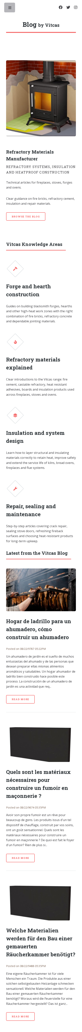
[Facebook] (61, 7)
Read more (20, 699)
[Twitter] (68, 7)
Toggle (10, 8)
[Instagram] (75, 7)
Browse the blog (26, 216)
